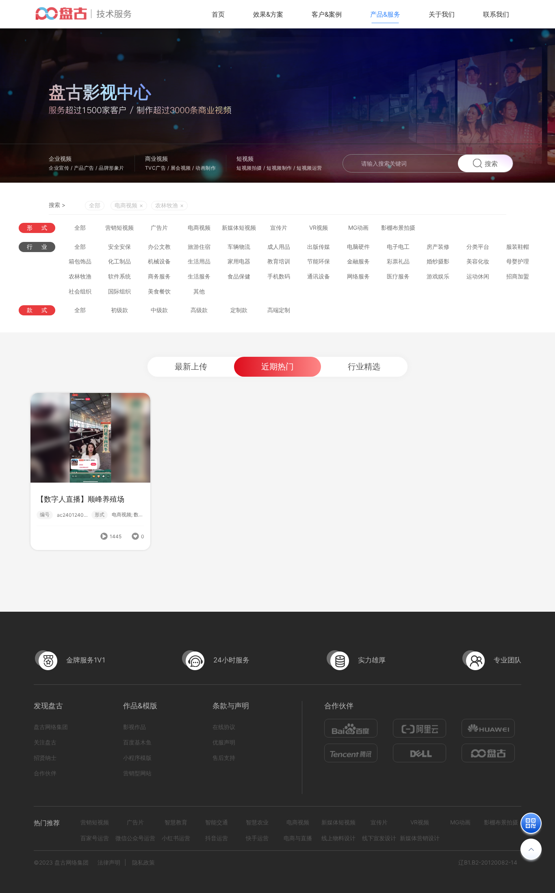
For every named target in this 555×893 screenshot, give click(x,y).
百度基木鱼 (137, 742)
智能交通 (216, 822)
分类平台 (477, 246)
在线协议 (223, 726)
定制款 (238, 309)
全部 (94, 205)
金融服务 (358, 261)
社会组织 (80, 291)
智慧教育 (176, 822)
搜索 (491, 164)
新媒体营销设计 (420, 838)
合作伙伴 (45, 773)
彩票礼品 (398, 261)
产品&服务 (385, 14)
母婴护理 (517, 261)
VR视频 (318, 227)
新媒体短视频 (239, 227)
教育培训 (278, 261)
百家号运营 (94, 838)
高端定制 (278, 309)
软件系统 (119, 276)
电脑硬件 (358, 246)
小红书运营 (176, 838)
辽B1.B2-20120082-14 (487, 862)
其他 (199, 291)
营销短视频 (119, 227)
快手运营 (257, 838)
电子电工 (398, 246)
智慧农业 (257, 822)
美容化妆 (477, 261)
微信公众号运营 (135, 838)
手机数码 (278, 276)
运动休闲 (477, 276)
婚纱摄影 (438, 261)
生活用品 (199, 261)
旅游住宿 (199, 246)
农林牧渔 (80, 276)
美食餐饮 (159, 291)
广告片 (159, 227)
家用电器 (239, 261)
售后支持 (223, 757)
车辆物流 (239, 246)
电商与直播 (298, 838)
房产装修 (438, 246)
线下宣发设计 (379, 838)
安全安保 (119, 246)
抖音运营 (216, 838)
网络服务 (358, 276)
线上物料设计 (338, 838)
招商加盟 (517, 276)
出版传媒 (318, 246)
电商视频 (199, 227)
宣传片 (278, 227)
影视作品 (134, 726)
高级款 (199, 309)
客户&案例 (327, 14)
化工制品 (119, 261)
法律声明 (109, 862)
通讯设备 (318, 276)
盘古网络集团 (51, 726)
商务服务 (159, 276)
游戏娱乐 (438, 276)
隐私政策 (143, 862)
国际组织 (119, 291)
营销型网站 (137, 773)
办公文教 (159, 246)
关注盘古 (45, 742)
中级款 (159, 309)
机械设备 (159, 261)
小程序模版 (137, 757)
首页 (218, 14)
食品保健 (239, 276)
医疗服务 (398, 276)
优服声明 (223, 742)
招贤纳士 (45, 757)
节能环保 (318, 261)
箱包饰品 (80, 261)
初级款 (119, 309)
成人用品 (278, 246)
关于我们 (442, 14)
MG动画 (358, 227)
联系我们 (496, 14)
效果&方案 (268, 14)
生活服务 (199, 276)
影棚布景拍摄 (398, 227)
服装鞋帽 (517, 246)
